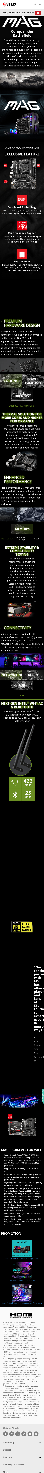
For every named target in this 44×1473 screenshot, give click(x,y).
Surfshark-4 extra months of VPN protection (22, 1258)
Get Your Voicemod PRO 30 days (22, 1280)
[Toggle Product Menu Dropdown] (33, 12)
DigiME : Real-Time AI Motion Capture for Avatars (22, 1303)
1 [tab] (14, 1144)
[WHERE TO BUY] (38, 13)
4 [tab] (25, 1144)
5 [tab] (29, 1144)
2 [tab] (18, 1144)
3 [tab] (22, 1144)
